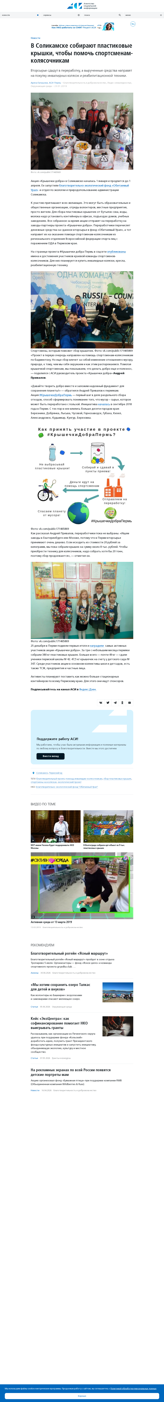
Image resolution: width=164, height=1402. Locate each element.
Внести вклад (51, 756)
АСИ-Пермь (55, 82)
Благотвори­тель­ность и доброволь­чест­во (84, 82)
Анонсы (34, 973)
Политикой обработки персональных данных (133, 1388)
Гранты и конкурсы (61, 1058)
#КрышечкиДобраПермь (55, 395)
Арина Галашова (39, 82)
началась (104, 404)
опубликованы (116, 251)
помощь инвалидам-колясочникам (84, 778)
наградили (97, 645)
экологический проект (69, 782)
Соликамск (42, 773)
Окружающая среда (41, 86)
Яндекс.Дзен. (87, 689)
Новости (35, 38)
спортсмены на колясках (44, 782)
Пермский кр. (56, 773)
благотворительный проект (50, 778)
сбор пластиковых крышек (117, 778)
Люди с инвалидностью (119, 82)
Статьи (34, 1007)
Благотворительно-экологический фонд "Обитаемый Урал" (67, 787)
